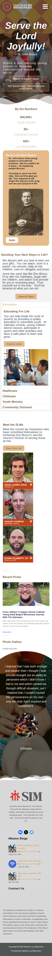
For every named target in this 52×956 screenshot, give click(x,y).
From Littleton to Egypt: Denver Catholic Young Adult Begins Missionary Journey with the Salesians (24, 614)
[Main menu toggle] (45, 6)
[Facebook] (20, 832)
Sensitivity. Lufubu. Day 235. (29, 861)
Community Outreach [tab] (17, 407)
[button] (4, 714)
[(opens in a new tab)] (26, 594)
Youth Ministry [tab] (13, 401)
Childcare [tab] (9, 396)
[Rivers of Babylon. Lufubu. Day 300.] (12, 848)
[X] (26, 832)
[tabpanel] (26, 347)
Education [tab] (10, 304)
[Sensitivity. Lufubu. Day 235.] (12, 864)
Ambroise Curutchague (29, 851)
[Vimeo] (32, 832)
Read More (7, 632)
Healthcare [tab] (10, 390)
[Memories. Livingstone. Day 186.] (12, 876)
